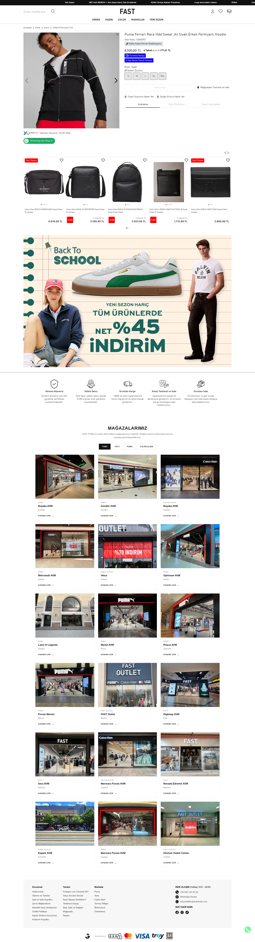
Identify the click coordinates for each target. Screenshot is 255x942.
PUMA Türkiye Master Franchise (127, 3)
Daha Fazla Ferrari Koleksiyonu (145, 44)
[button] (116, 80)
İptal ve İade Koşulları (42, 899)
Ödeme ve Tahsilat (41, 895)
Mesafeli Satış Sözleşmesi (44, 907)
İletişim (66, 915)
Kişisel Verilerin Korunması (44, 915)
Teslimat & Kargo (71, 903)
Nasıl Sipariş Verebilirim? (74, 899)
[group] (71, 80)
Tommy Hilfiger (245, 3)
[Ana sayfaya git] (127, 11)
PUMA (196, 3)
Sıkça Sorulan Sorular (73, 895)
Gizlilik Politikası (39, 911)
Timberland (99, 911)
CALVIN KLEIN (146, 447)
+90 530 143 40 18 (189, 892)
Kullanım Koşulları (40, 919)
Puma (97, 891)
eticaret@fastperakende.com (193, 901)
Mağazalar (68, 911)
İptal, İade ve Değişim (73, 907)
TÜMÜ (104, 447)
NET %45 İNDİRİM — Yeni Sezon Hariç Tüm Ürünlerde (74, 3)
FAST (117, 447)
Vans (96, 895)
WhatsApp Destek (188, 897)
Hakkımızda (37, 891)
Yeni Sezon (31, 3)
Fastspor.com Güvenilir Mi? (76, 891)
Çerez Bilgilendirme (41, 903)
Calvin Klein (219, 3)
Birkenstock (99, 907)
